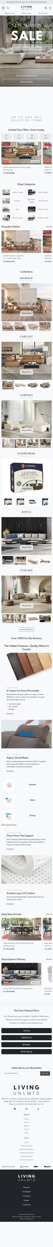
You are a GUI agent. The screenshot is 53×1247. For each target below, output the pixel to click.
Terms (39, 1216)
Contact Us (26, 1205)
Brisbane (26, 1045)
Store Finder (27, 13)
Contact (26, 1129)
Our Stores (26, 1196)
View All (49, 227)
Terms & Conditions (26, 1160)
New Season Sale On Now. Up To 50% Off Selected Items (26, 2)
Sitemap (14, 1216)
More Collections (26, 629)
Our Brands (27, 1192)
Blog (26, 1133)
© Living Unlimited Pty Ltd (26, 1214)
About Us (26, 1187)
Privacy (33, 1216)
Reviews (26, 1126)
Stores (26, 1122)
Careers (26, 1200)
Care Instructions (26, 1156)
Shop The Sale (26, 82)
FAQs (26, 1142)
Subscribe (45, 1073)
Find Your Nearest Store (26, 76)
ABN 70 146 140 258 (26, 1219)
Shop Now (26, 313)
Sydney (26, 1031)
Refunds (27, 1216)
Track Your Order (26, 1146)
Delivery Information (26, 1149)
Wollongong (26, 1052)
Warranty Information (26, 1153)
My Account (10, 13)
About (27, 1115)
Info (26, 1138)
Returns (21, 1216)
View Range (10, 713)
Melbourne (27, 1037)
